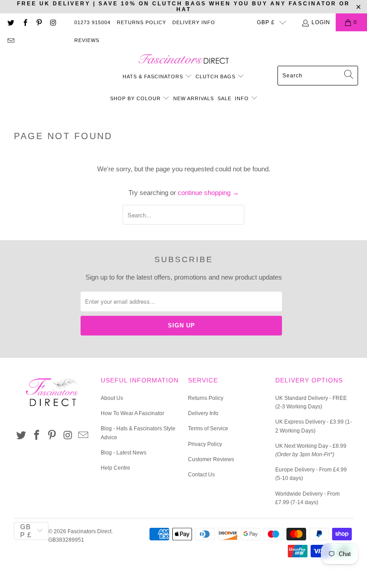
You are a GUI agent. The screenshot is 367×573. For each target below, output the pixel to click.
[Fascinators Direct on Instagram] (52, 22)
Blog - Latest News (123, 453)
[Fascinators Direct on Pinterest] (39, 22)
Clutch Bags (216, 76)
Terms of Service (208, 428)
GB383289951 (66, 540)
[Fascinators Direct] (184, 60)
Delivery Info (193, 22)
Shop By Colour (136, 98)
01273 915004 (92, 22)
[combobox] (317, 75)
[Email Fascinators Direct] (10, 40)
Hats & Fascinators (153, 76)
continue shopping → (208, 192)
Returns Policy (141, 22)
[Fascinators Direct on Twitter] (10, 22)
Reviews (86, 40)
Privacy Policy (205, 444)
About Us (112, 398)
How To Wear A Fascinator (132, 413)
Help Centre (115, 468)
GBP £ (266, 22)
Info (243, 98)
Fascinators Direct (89, 531)
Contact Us (201, 474)
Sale (224, 98)
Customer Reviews (211, 459)
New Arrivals (193, 98)
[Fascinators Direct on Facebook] (24, 22)
